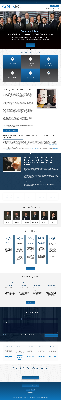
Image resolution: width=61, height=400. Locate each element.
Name (4, 316)
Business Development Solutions (38, 397)
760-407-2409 (30, 198)
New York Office (52, 356)
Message (5, 322)
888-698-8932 (55, 8)
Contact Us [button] (54, 5)
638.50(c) (53, 144)
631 (3, 145)
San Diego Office (30, 356)
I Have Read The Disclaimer (28, 334)
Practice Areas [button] (38, 10)
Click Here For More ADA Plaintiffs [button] (30, 377)
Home (28, 10)
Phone (42, 316)
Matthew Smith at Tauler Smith (33, 148)
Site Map (19, 397)
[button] (60, 394)
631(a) (7, 145)
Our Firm (32, 10)
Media (49, 10)
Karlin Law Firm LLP (28, 396)
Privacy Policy (28, 397)
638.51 (50, 144)
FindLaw (46, 397)
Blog (53, 10)
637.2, (56, 144)
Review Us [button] (26, 385)
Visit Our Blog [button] (30, 302)
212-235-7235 (52, 198)
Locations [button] (44, 10)
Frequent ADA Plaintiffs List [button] (10, 130)
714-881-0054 (8, 198)
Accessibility (23, 397)
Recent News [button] (30, 268)
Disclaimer (5, 334)
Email (23, 316)
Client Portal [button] (34, 385)
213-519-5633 (19, 198)
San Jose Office (41, 356)
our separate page (27, 147)
